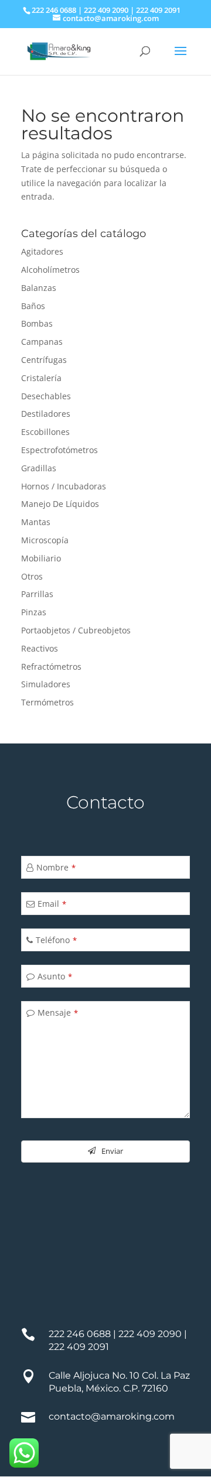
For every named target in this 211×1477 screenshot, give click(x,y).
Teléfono (56, 939)
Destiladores (45, 413)
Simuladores (45, 684)
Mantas (35, 521)
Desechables (46, 396)
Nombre (56, 867)
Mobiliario (41, 558)
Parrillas (37, 593)
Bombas (37, 323)
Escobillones (45, 431)
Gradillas (38, 468)
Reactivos (39, 648)
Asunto (55, 976)
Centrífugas (44, 359)
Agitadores (42, 251)
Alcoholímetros (50, 269)
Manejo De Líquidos (60, 503)
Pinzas (33, 612)
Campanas (42, 341)
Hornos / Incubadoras (63, 486)
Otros (32, 576)
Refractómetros (51, 666)
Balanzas (38, 287)
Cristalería (41, 377)
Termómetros (47, 702)
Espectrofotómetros (59, 449)
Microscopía (45, 540)
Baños (33, 305)
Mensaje (58, 1012)
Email (52, 903)
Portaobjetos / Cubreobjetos (76, 630)
